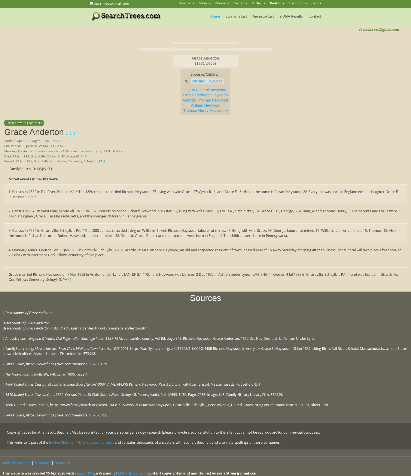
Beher (203, 3)
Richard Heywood (207, 81)
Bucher (257, 3)
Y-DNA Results (291, 17)
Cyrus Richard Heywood (205, 90)
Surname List (236, 17)
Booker (275, 3)
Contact (314, 17)
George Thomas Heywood (205, 100)
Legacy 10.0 (84, 473)
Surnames (42, 463)
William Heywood (205, 105)
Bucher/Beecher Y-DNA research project (81, 442)
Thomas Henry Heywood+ (205, 110)
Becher (239, 3)
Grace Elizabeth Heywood (205, 95)
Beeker (220, 3)
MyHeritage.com (132, 473)
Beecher (185, 3)
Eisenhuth (296, 3)
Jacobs (316, 3)
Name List (62, 463)
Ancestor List (263, 17)
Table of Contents (17, 463)
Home (215, 17)
